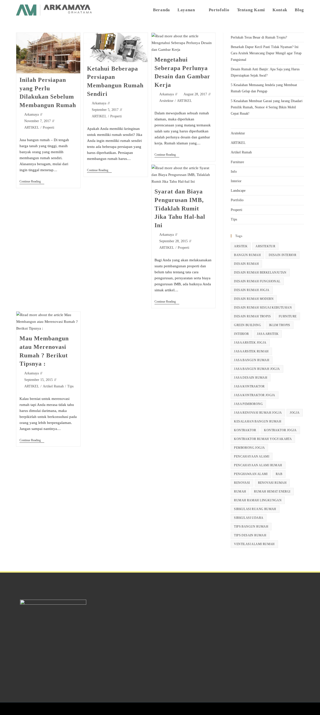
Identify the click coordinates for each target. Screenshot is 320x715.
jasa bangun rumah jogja (257, 369)
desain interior (282, 255)
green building (247, 325)
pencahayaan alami (251, 456)
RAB (279, 474)
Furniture (237, 162)
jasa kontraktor (249, 386)
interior (241, 334)
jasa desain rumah (250, 377)
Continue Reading (32, 181)
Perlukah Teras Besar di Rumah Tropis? (259, 37)
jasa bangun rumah (251, 360)
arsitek (241, 246)
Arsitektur (166, 101)
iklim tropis (279, 325)
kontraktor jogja (280, 430)
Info (234, 171)
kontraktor (245, 430)
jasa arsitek (268, 334)
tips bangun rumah (251, 526)
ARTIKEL (31, 127)
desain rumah (246, 264)
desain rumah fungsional (257, 281)
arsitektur (265, 246)
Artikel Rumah (53, 386)
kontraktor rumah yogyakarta (263, 439)
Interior (236, 181)
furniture (288, 316)
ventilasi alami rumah (254, 544)
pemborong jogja (249, 447)
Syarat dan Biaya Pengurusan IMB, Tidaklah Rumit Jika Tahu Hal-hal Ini (179, 208)
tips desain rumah (250, 535)
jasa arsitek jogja (250, 342)
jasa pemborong (248, 404)
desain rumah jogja (251, 290)
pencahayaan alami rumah (258, 465)
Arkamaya (31, 114)
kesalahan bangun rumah (257, 421)
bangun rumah (247, 255)
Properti (48, 127)
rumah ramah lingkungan (258, 500)
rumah (240, 491)
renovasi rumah (272, 483)
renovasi (242, 483)
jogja (295, 412)
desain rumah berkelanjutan (260, 272)
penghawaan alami (251, 474)
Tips (70, 386)
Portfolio (237, 200)
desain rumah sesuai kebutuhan (263, 307)
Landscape (238, 190)
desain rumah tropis (252, 316)
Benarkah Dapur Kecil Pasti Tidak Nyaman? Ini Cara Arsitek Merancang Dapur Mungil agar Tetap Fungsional (266, 53)
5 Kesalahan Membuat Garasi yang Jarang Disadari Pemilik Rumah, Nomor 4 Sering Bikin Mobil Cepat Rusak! (266, 107)
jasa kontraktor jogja (254, 395)
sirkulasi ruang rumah (255, 509)
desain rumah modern (254, 299)
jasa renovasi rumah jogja (258, 412)
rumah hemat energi (272, 491)
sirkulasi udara (248, 518)
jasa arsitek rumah (251, 351)
